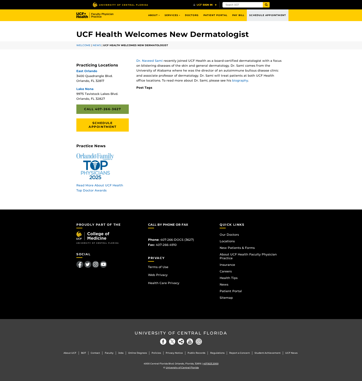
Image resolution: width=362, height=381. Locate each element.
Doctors (192, 15)
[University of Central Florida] (120, 5)
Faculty (109, 352)
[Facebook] (163, 341)
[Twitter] (172, 341)
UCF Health (97, 15)
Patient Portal (215, 15)
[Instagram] (199, 341)
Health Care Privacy (163, 283)
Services (171, 15)
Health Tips (229, 278)
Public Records (196, 352)
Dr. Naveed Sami (149, 60)
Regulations (217, 352)
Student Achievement (268, 352)
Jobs (120, 352)
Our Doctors (229, 234)
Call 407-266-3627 (102, 109)
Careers (226, 271)
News (97, 45)
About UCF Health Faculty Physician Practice (248, 256)
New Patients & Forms (237, 248)
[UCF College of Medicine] (97, 237)
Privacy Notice (174, 352)
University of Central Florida (181, 333)
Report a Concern (239, 352)
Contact (95, 352)
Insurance (227, 265)
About (153, 15)
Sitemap (226, 297)
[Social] (181, 341)
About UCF (70, 352)
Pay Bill (238, 15)
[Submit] (266, 5)
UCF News (291, 352)
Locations (227, 241)
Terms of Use (158, 267)
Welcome (83, 45)
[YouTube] (190, 341)
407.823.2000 (211, 363)
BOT (83, 352)
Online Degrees (137, 352)
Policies (156, 352)
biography (240, 80)
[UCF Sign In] (205, 5)
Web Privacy (158, 275)
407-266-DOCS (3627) (177, 240)
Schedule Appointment (267, 15)
